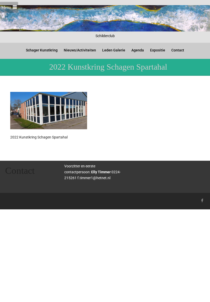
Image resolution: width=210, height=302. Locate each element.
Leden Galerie (113, 50)
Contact (177, 50)
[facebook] (202, 200)
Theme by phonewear (25, 199)
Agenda (137, 50)
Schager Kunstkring (42, 50)
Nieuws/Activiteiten (80, 50)
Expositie (157, 50)
